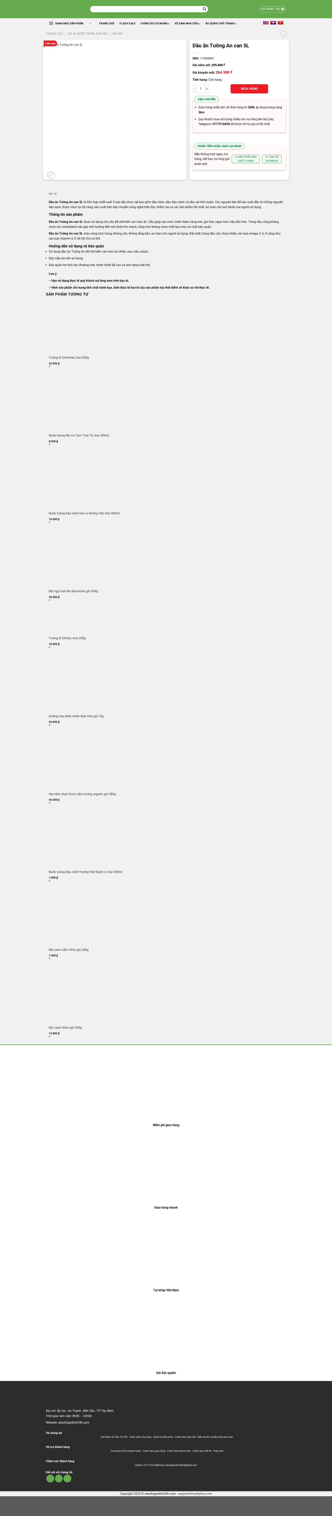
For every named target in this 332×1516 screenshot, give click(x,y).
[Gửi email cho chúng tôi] (59, 1478)
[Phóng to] (51, 175)
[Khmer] (273, 22)
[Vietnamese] (280, 22)
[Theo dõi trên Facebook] (50, 1478)
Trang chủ (107, 23)
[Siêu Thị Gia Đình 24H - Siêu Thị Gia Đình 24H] (65, 9)
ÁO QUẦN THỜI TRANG (219, 23)
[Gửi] (204, 9)
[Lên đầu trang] (324, 1510)
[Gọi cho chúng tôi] (67, 1478)
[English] (266, 22)
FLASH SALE (128, 23)
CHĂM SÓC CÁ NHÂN (153, 23)
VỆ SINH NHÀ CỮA (186, 23)
